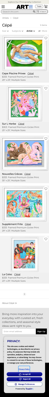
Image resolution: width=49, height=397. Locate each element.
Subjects (16, 31)
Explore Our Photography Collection (24, 2)
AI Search (43, 11)
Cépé (15, 18)
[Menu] (3, 7)
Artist (30, 31)
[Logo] (24, 7)
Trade (39, 6)
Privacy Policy (24, 369)
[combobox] (16, 11)
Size (4, 31)
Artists (5, 18)
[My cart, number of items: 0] (46, 6)
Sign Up (41, 331)
